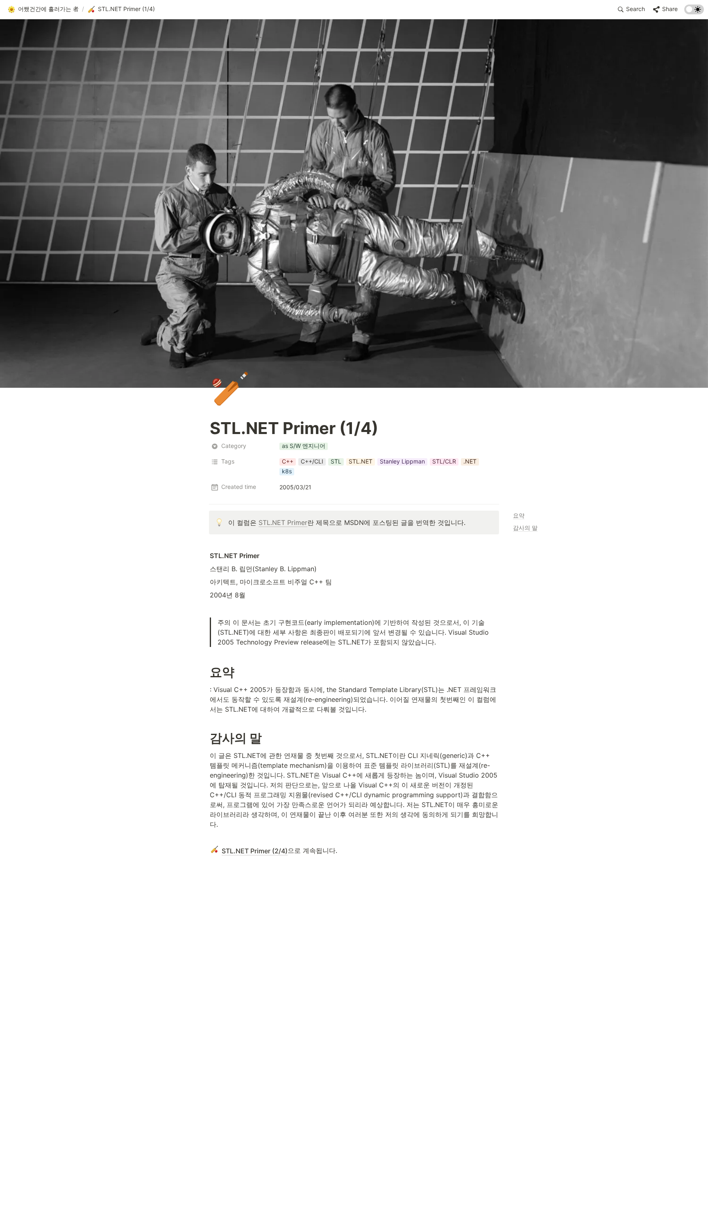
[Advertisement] (354, 1206)
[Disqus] (354, 969)
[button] (43, 9)
